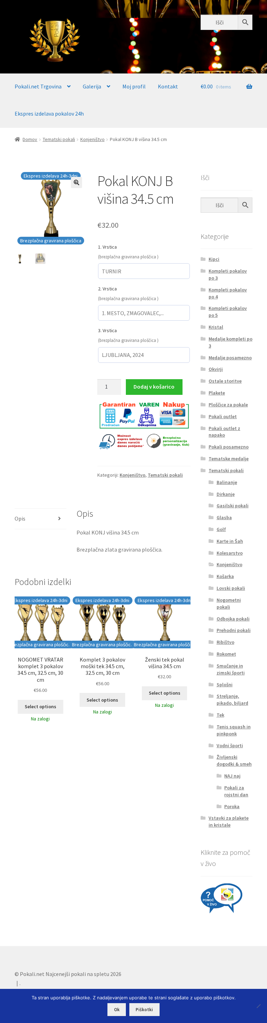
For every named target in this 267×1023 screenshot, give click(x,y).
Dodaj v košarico (154, 386)
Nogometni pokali (229, 603)
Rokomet (226, 654)
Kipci (214, 259)
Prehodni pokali (234, 630)
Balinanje (227, 482)
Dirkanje (226, 494)
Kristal (216, 327)
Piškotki (144, 1010)
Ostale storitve (225, 381)
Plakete (217, 393)
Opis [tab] (20, 518)
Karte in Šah (230, 541)
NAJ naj (232, 776)
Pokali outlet (223, 416)
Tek (220, 715)
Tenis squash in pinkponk (234, 730)
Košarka (225, 576)
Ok (117, 1010)
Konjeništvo (92, 139)
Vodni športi (230, 745)
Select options (40, 706)
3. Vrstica (107, 330)
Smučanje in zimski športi (231, 669)
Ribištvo (225, 642)
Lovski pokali (231, 588)
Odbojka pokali (233, 619)
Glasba (224, 517)
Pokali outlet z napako (224, 431)
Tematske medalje (229, 458)
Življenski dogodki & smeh (234, 760)
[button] (76, 182)
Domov (30, 139)
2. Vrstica (107, 289)
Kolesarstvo (230, 553)
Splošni (225, 684)
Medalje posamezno (230, 357)
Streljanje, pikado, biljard (232, 699)
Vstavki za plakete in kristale (229, 821)
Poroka (232, 806)
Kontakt (168, 86)
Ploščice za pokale (228, 404)
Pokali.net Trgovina (38, 86)
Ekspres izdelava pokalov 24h (49, 113)
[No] (258, 1005)
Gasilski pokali (233, 505)
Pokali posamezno (229, 447)
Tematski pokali (59, 139)
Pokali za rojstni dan (236, 791)
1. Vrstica (107, 247)
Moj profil (134, 86)
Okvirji (216, 369)
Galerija (92, 86)
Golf (221, 529)
